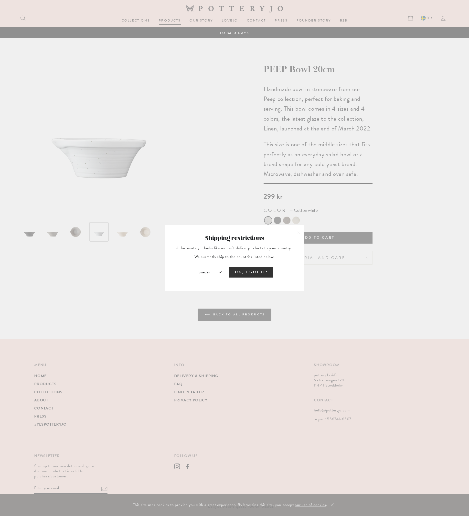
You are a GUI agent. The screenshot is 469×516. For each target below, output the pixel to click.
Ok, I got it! (251, 272)
